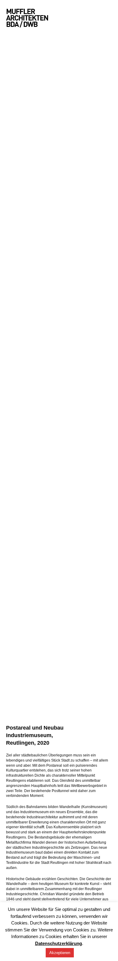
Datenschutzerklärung (58, 943)
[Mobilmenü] (110, 18)
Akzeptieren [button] (59, 952)
